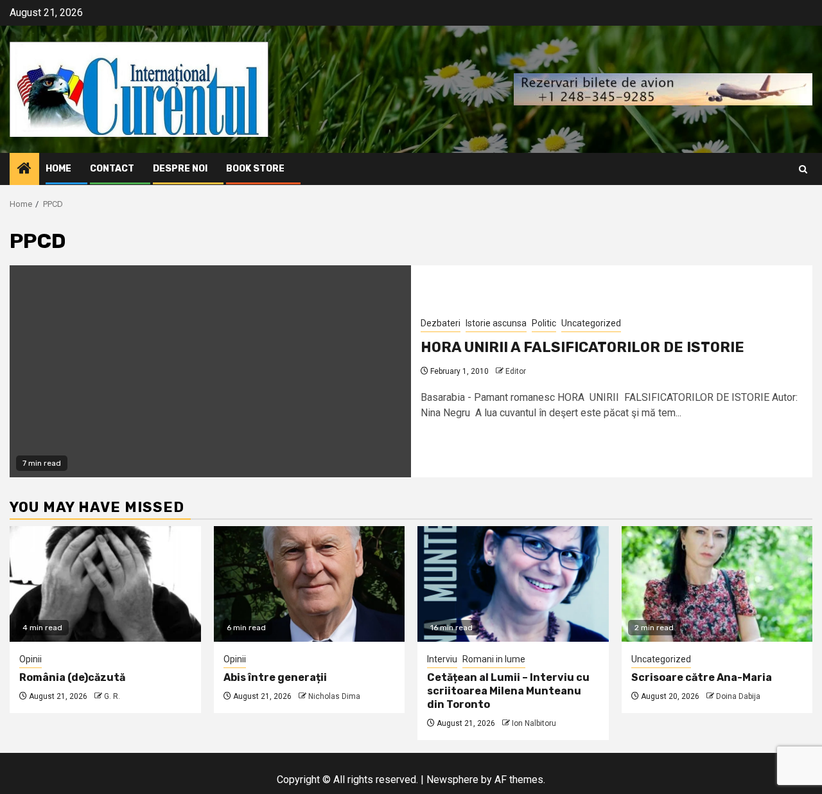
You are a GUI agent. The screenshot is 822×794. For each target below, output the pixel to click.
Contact (112, 168)
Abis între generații (275, 677)
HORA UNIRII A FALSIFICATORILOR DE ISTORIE (582, 347)
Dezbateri (440, 323)
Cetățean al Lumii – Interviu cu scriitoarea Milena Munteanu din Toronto (508, 690)
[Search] (803, 169)
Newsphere (452, 779)
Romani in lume (493, 659)
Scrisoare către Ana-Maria (701, 677)
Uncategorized (591, 323)
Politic (544, 323)
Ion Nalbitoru (534, 723)
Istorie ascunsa (496, 323)
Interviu (442, 659)
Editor (515, 371)
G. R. (112, 696)
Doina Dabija (738, 696)
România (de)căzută (72, 677)
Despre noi (180, 168)
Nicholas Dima (334, 696)
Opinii (30, 659)
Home (58, 168)
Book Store (255, 168)
